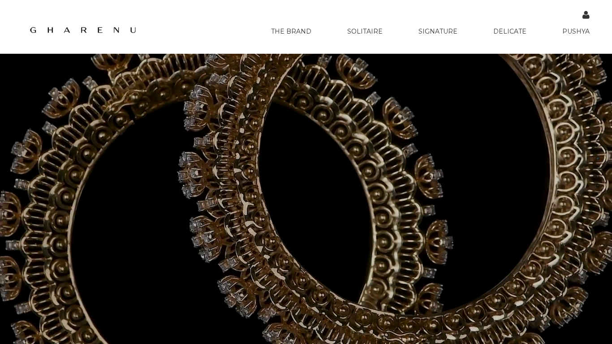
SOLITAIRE (365, 31)
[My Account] (586, 14)
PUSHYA (576, 31)
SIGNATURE (437, 31)
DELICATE (509, 31)
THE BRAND (291, 31)
